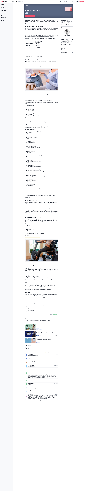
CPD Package (3, 10)
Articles (26, 5)
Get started (81, 1)
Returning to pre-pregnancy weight (33, 308)
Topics (2, 18)
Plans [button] (72, 1)
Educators (3, 15)
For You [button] (60, 1)
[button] (70, 5)
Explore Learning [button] (11, 1)
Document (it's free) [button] (30, 15)
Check (52, 314)
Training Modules (4, 14)
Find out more (67, 24)
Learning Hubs (4, 17)
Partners (3, 20)
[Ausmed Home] (4, 1)
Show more (42, 400)
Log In (77, 1)
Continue (55, 314)
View (56, 335)
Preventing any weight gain (32, 310)
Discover (4, 7)
